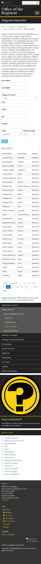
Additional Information (9, 371)
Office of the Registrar (12, 11)
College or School (8, 95)
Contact (8, 524)
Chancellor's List (10, 322)
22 (24, 283)
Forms (6, 449)
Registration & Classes (10, 305)
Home (3, 27)
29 (22, 287)
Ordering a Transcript (9, 335)
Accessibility (9, 518)
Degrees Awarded (11, 327)
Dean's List (8, 318)
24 (33, 283)
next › (36, 287)
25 (4, 287)
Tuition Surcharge (10, 471)
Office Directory (10, 455)
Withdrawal (6, 353)
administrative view (9, 300)
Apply (5, 141)
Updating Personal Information (13, 340)
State (4, 109)
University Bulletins (11, 474)
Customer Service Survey (14, 441)
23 (29, 283)
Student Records (22, 27)
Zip (3, 116)
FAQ (5, 446)
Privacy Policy (10, 521)
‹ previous (13, 283)
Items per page (29, 131)
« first (5, 283)
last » (5, 290)
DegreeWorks (10, 443)
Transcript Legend (11, 468)
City (3, 102)
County (4, 124)
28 (17, 287)
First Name (6, 80)
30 (26, 287)
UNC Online (6, 362)
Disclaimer (9, 512)
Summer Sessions (8, 348)
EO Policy (8, 515)
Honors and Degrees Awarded (12, 29)
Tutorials (5, 366)
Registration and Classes (13, 460)
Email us (5, 500)
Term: (4, 131)
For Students (11, 27)
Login (7, 527)
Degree (35, 153)
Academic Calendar (11, 438)
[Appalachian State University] (10, 2)
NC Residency (7, 344)
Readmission (6, 357)
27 (13, 287)
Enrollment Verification (11, 331)
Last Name (6, 88)
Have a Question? (12, 419)
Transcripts (8, 466)
